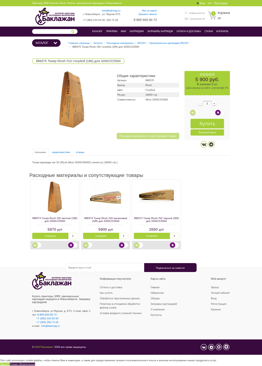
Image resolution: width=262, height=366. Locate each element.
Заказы (215, 287)
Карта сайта (158, 278)
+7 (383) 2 (42, 322)
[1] (201, 74)
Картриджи (137, 31)
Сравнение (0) (197, 18)
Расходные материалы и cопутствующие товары (147, 135)
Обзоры (155, 298)
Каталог (97, 31)
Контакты (222, 31)
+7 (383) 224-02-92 (45, 318)
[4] (210, 74)
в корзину (50, 235)
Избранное (157, 292)
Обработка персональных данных (120, 298)
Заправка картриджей (164, 304)
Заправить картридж (160, 31)
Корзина (224, 12)
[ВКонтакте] (204, 144)
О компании (158, 309)
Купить (207, 123)
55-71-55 (53, 322)
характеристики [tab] (61, 152)
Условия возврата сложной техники (121, 313)
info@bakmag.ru (111, 10)
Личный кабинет (220, 292)
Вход (214, 298)
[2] (204, 74)
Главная (155, 287)
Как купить (106, 292)
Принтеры (111, 31)
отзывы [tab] (80, 152)
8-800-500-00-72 (47, 314)
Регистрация (218, 304)
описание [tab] (40, 152)
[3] (207, 74)
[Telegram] (211, 144)
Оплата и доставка (189, 31)
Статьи (209, 31)
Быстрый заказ (207, 132)
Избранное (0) (196, 13)
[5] (213, 74)
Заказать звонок (147, 14)
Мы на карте (149, 10)
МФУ (123, 31)
